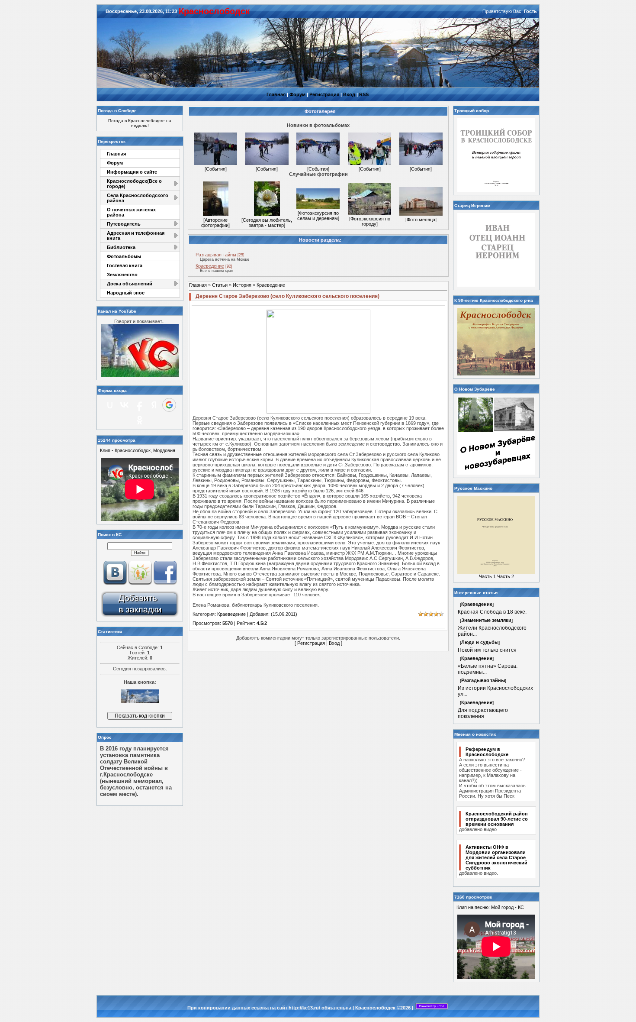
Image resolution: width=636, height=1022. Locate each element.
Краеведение (210, 265)
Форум (297, 94)
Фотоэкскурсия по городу (370, 221)
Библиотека (121, 247)
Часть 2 (505, 576)
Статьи (220, 285)
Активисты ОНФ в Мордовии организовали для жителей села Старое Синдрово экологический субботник (496, 857)
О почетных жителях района (131, 212)
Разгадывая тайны (216, 254)
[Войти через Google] (169, 405)
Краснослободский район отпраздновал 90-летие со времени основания (497, 819)
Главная (276, 94)
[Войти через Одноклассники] (139, 420)
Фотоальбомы (124, 256)
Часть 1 (487, 576)
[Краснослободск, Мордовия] (140, 616)
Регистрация (324, 94)
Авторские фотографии (214, 222)
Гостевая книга (124, 265)
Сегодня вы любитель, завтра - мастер (267, 222)
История (242, 285)
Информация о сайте (132, 172)
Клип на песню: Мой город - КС (490, 907)
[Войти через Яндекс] (154, 404)
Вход (349, 94)
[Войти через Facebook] (139, 404)
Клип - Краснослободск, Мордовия (137, 450)
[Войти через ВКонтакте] (124, 404)
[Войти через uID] (109, 404)
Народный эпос (126, 292)
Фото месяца (421, 219)
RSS (364, 94)
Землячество (122, 274)
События (215, 168)
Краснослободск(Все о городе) (134, 183)
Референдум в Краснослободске (487, 752)
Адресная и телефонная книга (135, 235)
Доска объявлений (129, 283)
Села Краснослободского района (137, 198)
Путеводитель (124, 223)
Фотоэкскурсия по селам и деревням (318, 215)
